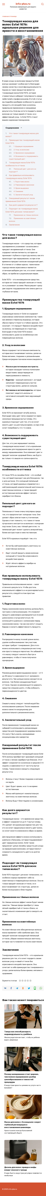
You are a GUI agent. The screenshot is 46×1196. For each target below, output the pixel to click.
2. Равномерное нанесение (24, 185)
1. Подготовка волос (21, 182)
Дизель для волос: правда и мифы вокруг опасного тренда (20, 1168)
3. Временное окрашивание (24, 153)
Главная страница (9, 16)
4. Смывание (18, 191)
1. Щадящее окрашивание (23, 146)
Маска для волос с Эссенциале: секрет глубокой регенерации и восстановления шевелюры (22, 1124)
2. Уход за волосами (21, 150)
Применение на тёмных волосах (26, 215)
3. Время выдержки (21, 188)
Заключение (14, 225)
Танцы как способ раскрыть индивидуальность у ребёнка (18, 1033)
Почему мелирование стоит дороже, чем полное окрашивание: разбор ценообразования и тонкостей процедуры (21, 1078)
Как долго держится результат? (23, 205)
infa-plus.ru (23, 3)
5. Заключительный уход (23, 195)
